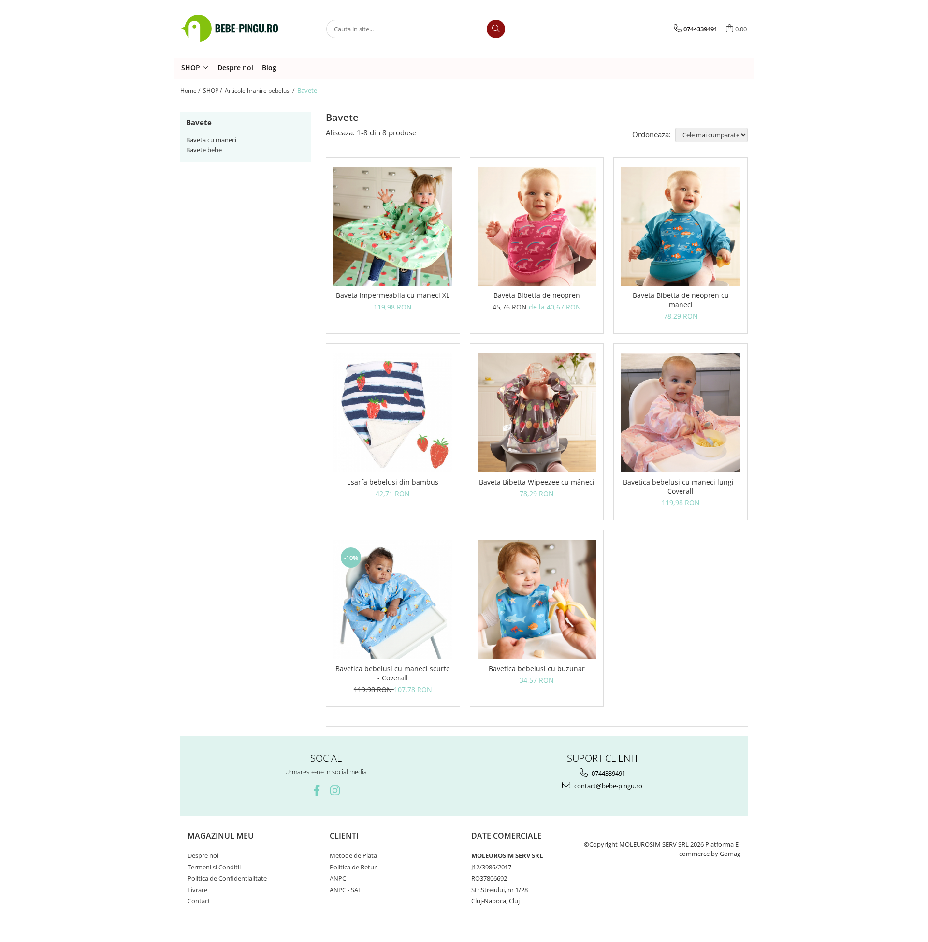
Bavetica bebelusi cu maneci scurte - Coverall (392, 673)
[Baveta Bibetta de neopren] (537, 226)
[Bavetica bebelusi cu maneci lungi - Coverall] (680, 412)
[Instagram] (335, 790)
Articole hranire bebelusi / (260, 91)
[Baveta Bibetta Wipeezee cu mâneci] (537, 412)
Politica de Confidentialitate (227, 878)
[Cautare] (496, 29)
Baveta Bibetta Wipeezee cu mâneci (536, 481)
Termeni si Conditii (214, 867)
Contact (199, 901)
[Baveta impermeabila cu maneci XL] (393, 226)
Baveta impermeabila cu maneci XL (393, 295)
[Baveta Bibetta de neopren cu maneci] (680, 226)
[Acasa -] (229, 29)
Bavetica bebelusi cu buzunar (537, 668)
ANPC (338, 878)
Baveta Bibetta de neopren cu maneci (681, 300)
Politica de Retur (353, 867)
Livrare (197, 889)
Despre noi (235, 67)
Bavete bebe (204, 150)
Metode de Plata (353, 855)
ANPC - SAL (346, 889)
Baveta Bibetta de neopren (536, 295)
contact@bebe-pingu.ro (607, 785)
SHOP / (213, 91)
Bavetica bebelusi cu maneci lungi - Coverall (680, 486)
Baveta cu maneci (211, 139)
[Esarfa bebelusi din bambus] (393, 412)
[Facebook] (316, 790)
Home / (191, 91)
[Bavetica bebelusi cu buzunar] (537, 599)
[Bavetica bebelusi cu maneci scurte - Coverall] (393, 599)
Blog (269, 67)
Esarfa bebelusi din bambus (392, 481)
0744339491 (607, 773)
